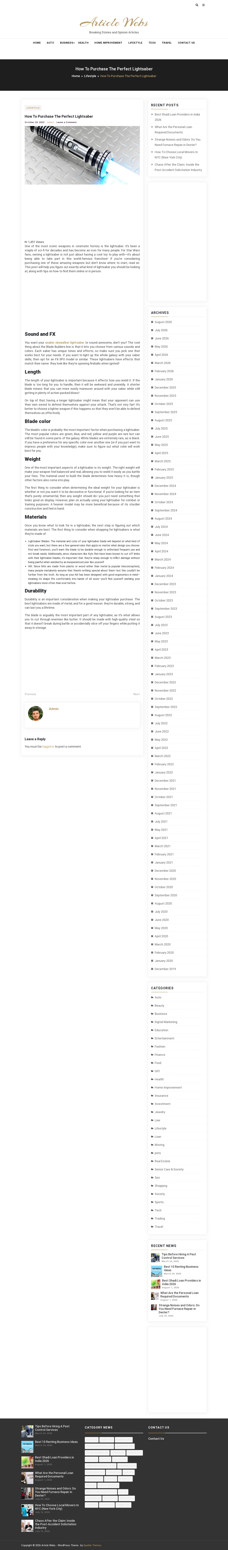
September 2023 (166, 608)
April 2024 (161, 551)
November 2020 (165, 879)
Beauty (159, 1005)
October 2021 (164, 797)
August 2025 (163, 420)
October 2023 (164, 600)
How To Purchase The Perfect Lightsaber (59, 116)
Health (83, 42)
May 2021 (161, 829)
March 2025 (163, 461)
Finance (160, 1054)
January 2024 (164, 576)
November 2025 (165, 395)
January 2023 (164, 674)
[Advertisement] (83, 210)
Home (37, 42)
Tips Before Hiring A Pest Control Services (179, 1256)
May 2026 (161, 346)
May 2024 (161, 543)
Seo (157, 1177)
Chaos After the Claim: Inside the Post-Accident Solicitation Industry (178, 167)
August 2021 (163, 813)
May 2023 (161, 641)
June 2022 (162, 731)
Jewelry (160, 1112)
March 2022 (163, 756)
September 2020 (166, 895)
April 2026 (161, 354)
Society (160, 1194)
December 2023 (165, 584)
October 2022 (164, 698)
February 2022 (164, 764)
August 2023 (163, 617)
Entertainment (164, 1038)
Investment (162, 1104)
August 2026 (163, 322)
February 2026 (164, 371)
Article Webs (114, 22)
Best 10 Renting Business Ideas (56, 1442)
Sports (159, 1202)
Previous (30, 694)
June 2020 (162, 920)
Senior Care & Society (169, 1169)
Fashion (160, 1046)
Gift (157, 1071)
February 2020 (164, 952)
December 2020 (165, 870)
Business (66, 42)
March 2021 (163, 846)
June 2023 (162, 633)
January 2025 (164, 477)
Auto (50, 42)
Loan (158, 1136)
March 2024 (163, 559)
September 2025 (166, 412)
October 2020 (164, 887)
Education (161, 1030)
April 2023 (161, 649)
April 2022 (161, 748)
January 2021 (164, 862)
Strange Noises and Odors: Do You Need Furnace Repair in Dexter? (177, 142)
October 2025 (164, 404)
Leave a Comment (67, 122)
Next (136, 694)
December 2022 (165, 682)
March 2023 (163, 658)
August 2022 (163, 715)
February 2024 (164, 567)
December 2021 (165, 780)
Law (157, 1120)
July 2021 (161, 821)
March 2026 (163, 363)
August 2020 (163, 903)
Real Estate (162, 1161)
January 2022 (164, 772)
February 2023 (164, 666)
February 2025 (164, 469)
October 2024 (164, 502)
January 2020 (164, 961)
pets (158, 1153)
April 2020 (161, 936)
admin (50, 122)
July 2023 (161, 625)
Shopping (161, 1185)
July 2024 (161, 526)
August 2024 (163, 518)
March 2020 (163, 944)
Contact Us (186, 42)
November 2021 (165, 789)
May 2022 (161, 739)
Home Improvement (108, 42)
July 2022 (161, 723)
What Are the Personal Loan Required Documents (173, 129)
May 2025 (161, 445)
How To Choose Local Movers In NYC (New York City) (176, 154)
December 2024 (165, 486)
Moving (159, 1145)
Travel (167, 42)
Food (158, 1063)
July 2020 (161, 911)
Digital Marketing (166, 1022)
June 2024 (162, 535)
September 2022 (166, 707)
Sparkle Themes (92, 1545)
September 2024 (166, 510)
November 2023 (165, 592)
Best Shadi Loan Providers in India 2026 (177, 117)
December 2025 (165, 387)
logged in (48, 746)
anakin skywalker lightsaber (64, 342)
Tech (152, 42)
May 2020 (161, 928)
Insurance (161, 1095)
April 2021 (161, 838)
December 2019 (165, 969)
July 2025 (161, 428)
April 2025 (161, 453)
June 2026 (162, 338)
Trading (160, 1218)
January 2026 (164, 379)
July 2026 (161, 330)
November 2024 (165, 494)
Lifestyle (135, 42)
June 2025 (162, 436)
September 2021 (166, 805)
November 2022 (165, 690)
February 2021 (164, 854)
